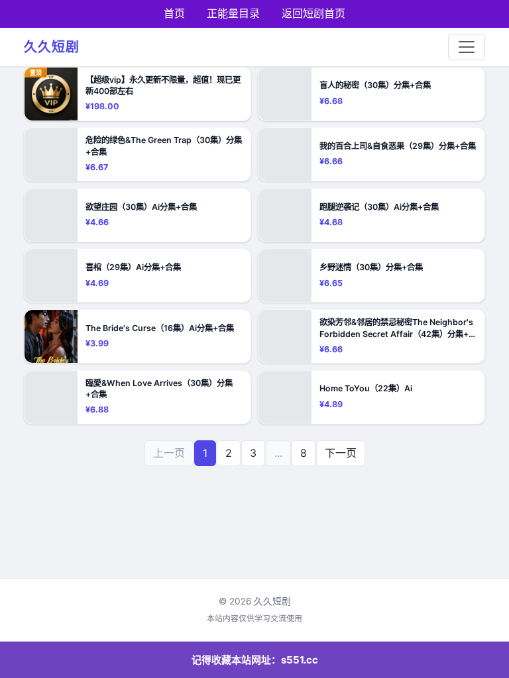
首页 (174, 13)
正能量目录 (233, 13)
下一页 (341, 453)
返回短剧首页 (313, 13)
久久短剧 (52, 47)
